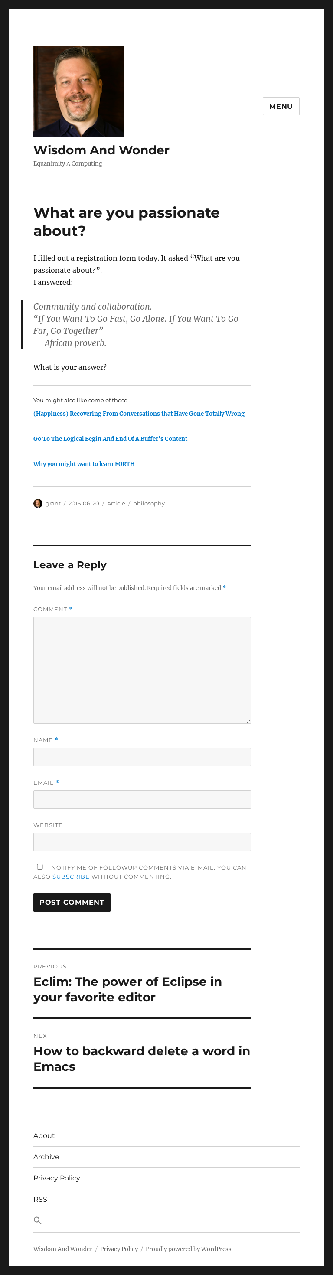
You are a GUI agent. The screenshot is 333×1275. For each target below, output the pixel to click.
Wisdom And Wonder (101, 150)
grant (53, 503)
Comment (53, 609)
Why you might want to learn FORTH (84, 464)
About (44, 1136)
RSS (40, 1199)
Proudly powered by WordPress (189, 1249)
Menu (281, 106)
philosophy (149, 503)
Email (46, 782)
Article (116, 503)
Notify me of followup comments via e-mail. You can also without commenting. (140, 872)
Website (48, 825)
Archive (46, 1157)
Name (46, 740)
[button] (166, 1221)
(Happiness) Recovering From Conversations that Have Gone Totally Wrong (139, 413)
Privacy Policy (56, 1178)
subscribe (71, 876)
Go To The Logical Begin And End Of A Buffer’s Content (110, 439)
